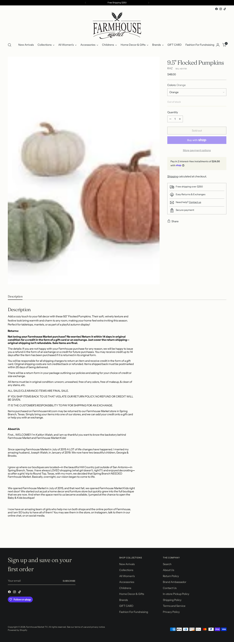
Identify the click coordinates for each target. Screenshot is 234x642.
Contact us (195, 202)
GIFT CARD (126, 605)
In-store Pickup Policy (176, 594)
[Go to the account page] (218, 45)
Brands (123, 600)
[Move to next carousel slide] (223, 537)
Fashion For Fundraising (133, 611)
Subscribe (69, 581)
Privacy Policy (171, 611)
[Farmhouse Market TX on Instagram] (220, 8)
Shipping (172, 176)
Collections (126, 570)
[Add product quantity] (180, 119)
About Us (168, 570)
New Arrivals (127, 564)
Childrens (125, 588)
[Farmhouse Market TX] (117, 25)
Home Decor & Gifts (131, 594)
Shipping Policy (172, 600)
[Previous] (85, 2)
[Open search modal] (9, 45)
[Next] (148, 2)
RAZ (170, 68)
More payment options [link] (197, 150)
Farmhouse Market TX (37, 627)
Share (175, 221)
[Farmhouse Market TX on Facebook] (216, 8)
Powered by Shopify (17, 630)
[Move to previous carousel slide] (216, 537)
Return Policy (171, 576)
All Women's (127, 576)
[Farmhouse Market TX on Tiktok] (224, 8)
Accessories (126, 582)
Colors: (176, 85)
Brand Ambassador (174, 582)
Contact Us (170, 588)
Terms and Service (174, 605)
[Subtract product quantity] (170, 119)
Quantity (172, 112)
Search (167, 564)
